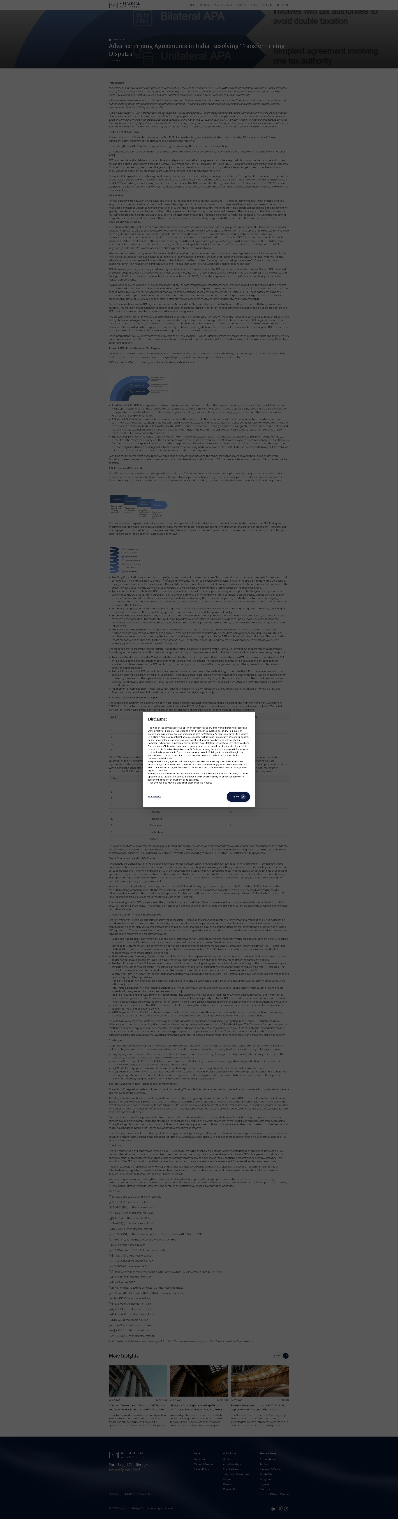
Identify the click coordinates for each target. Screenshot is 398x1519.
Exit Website (154, 796)
